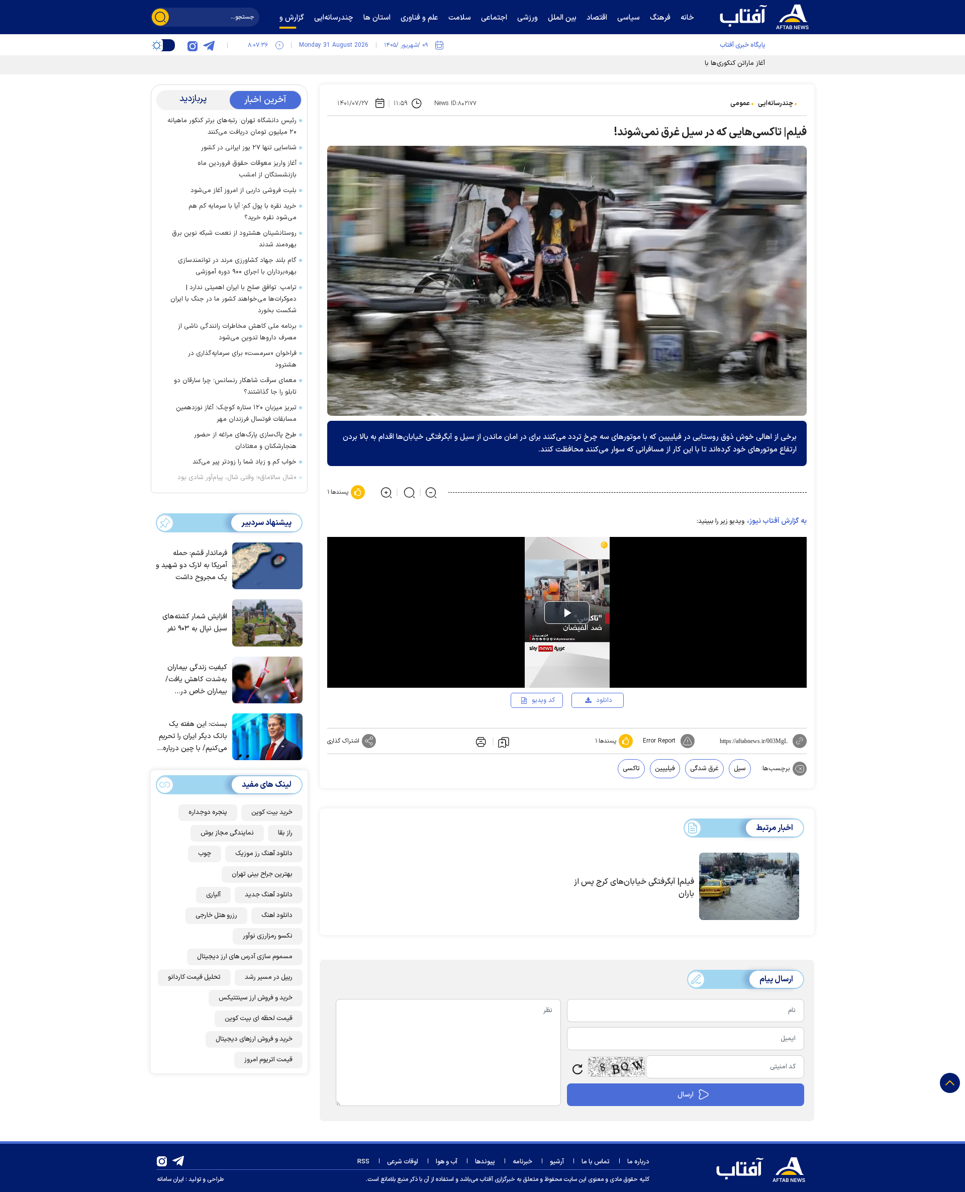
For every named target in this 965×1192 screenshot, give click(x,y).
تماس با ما (596, 1162)
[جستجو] (160, 17)
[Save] (504, 742)
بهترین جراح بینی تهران (262, 874)
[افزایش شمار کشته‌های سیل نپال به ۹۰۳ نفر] (265, 621)
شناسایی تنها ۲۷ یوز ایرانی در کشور (249, 148)
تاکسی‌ (631, 769)
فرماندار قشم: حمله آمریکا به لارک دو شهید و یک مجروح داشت (191, 565)
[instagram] (192, 45)
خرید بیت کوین (272, 812)
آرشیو (557, 1162)
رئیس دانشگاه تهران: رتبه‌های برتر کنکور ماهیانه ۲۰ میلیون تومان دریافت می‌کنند (232, 126)
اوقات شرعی (402, 1162)
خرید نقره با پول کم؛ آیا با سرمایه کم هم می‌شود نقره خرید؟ (242, 212)
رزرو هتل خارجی (216, 915)
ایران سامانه (170, 1179)
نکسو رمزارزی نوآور (268, 936)
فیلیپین (665, 769)
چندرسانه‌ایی (775, 104)
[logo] (766, 15)
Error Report (659, 741)
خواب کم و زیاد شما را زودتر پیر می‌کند (244, 462)
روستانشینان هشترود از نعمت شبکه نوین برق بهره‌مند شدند (234, 239)
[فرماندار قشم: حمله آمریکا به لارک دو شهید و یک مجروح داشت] (265, 565)
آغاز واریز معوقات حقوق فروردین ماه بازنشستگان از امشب (247, 169)
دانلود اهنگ (277, 915)
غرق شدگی (704, 769)
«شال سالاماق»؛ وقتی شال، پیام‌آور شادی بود (237, 478)
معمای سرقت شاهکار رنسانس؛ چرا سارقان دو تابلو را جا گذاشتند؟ (235, 386)
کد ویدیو (543, 700)
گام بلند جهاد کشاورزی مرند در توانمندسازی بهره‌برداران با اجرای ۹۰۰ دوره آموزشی (237, 266)
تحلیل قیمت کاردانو (194, 977)
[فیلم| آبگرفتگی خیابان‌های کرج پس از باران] (749, 886)
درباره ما (638, 1162)
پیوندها (485, 1162)
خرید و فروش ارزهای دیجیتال (254, 1039)
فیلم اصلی (588, 729)
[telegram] (209, 45)
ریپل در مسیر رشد (269, 977)
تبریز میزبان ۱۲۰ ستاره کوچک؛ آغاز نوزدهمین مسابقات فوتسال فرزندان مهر (236, 413)
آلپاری (213, 895)
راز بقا (285, 833)
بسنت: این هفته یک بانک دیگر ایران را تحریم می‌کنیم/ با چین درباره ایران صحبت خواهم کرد (192, 737)
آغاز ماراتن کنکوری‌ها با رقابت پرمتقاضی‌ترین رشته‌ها (695, 63)
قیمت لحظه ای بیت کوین (259, 1019)
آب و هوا (446, 1162)
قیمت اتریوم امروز (268, 1060)
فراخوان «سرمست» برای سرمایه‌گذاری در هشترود (242, 359)
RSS (363, 1162)
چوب (204, 854)
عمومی (740, 104)
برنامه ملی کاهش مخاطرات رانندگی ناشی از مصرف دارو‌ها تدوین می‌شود (237, 332)
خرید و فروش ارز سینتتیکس (256, 998)
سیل (740, 769)
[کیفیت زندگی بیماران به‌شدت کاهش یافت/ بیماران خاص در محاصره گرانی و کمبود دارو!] (265, 679)
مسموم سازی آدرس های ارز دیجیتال (245, 957)
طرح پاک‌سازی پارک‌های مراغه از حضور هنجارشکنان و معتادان (245, 440)
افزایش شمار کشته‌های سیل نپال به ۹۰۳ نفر (194, 622)
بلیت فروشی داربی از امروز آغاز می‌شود (243, 191)
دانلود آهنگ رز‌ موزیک (264, 854)
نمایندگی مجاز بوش (227, 833)
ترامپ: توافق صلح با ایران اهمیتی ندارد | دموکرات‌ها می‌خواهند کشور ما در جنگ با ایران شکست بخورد (233, 299)
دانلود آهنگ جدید (269, 895)
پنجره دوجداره (207, 812)
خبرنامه (522, 1162)
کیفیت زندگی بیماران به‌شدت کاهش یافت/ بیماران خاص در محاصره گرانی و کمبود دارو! (194, 680)
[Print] (480, 741)
